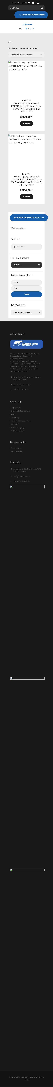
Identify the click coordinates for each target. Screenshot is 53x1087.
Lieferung (15, 418)
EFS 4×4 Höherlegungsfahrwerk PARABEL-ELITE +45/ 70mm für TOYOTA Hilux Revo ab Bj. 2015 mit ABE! (26, 179)
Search (14, 247)
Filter (26, 294)
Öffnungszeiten (17, 431)
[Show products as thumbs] (9, 42)
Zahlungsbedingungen (20, 421)
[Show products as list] (12, 42)
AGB (13, 414)
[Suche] (41, 7)
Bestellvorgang (17, 427)
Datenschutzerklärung (20, 411)
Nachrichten (16, 448)
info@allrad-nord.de (22, 385)
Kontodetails (16, 451)
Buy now (26, 123)
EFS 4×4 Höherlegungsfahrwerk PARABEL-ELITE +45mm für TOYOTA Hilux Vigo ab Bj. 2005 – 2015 (26, 106)
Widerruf (15, 424)
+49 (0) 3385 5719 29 (22, 390)
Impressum (15, 408)
